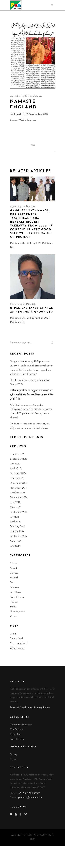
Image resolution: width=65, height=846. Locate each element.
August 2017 (16, 541)
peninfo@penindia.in (30, 797)
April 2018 (15, 521)
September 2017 (18, 536)
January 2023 (17, 454)
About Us (15, 734)
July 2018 (15, 517)
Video (13, 616)
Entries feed (16, 638)
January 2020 (17, 478)
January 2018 (17, 531)
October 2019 (17, 492)
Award (13, 568)
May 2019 (15, 507)
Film (12, 582)
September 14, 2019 (19, 96)
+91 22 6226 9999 (29, 793)
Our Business (16, 729)
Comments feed (18, 643)
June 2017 (15, 546)
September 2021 (18, 459)
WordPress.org (17, 648)
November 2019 (18, 488)
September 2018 (19, 512)
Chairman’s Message (21, 724)
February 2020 (18, 473)
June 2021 (15, 463)
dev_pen (37, 96)
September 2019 (19, 497)
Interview (14, 587)
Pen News (15, 592)
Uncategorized (17, 611)
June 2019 (15, 502)
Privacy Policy (42, 707)
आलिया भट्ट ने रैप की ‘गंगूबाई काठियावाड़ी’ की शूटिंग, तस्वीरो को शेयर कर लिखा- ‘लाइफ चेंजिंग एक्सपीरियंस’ (31, 394)
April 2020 (15, 468)
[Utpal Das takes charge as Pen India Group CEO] (32, 276)
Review (14, 602)
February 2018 (17, 526)
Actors (13, 563)
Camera (14, 573)
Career (13, 759)
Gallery (13, 754)
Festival (14, 577)
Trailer (13, 606)
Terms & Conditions (21, 707)
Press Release (17, 597)
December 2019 (18, 483)
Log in (13, 633)
